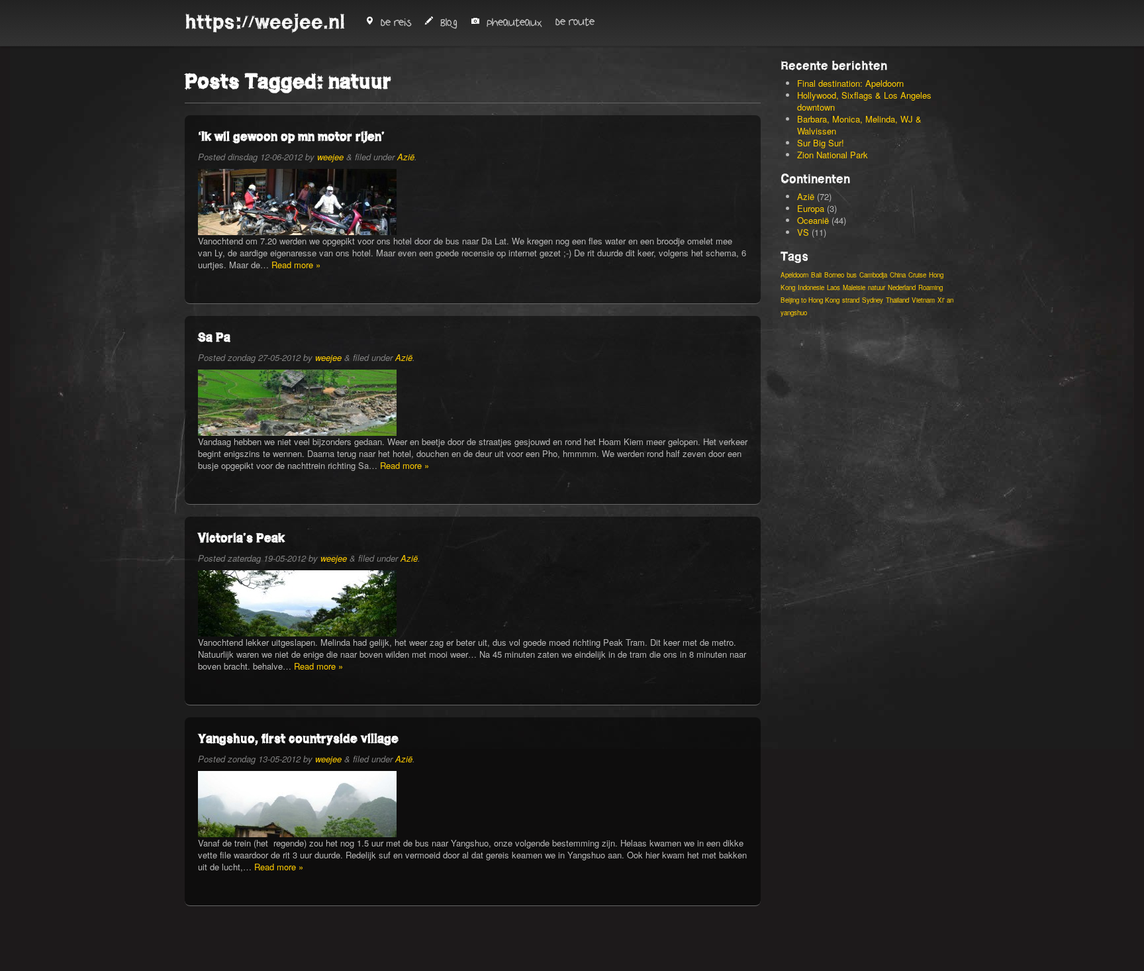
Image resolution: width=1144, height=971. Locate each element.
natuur (876, 287)
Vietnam (923, 300)
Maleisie (854, 287)
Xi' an (945, 300)
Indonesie (811, 287)
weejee (330, 156)
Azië (405, 156)
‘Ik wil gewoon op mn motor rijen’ (291, 136)
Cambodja (873, 275)
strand (850, 300)
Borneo (834, 275)
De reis (396, 23)
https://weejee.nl (265, 21)
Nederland (902, 287)
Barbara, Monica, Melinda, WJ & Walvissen (859, 125)
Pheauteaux (514, 23)
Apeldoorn (794, 275)
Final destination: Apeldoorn (850, 83)
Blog (448, 23)
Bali (816, 275)
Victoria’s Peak (241, 537)
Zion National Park (832, 154)
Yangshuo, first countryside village (298, 738)
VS (803, 232)
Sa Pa (214, 336)
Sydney (872, 300)
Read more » (295, 264)
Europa (810, 208)
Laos (833, 287)
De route (575, 22)
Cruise (917, 275)
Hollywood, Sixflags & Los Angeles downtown (864, 101)
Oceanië (813, 220)
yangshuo (794, 312)
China (898, 275)
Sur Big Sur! (820, 142)
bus (852, 275)
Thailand (897, 300)
